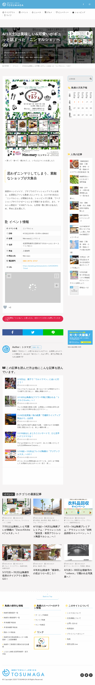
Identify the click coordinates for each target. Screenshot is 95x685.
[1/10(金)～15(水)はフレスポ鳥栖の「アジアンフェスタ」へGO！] (10, 455)
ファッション (38, 55)
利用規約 (70, 628)
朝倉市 (40, 566)
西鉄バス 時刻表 (9, 632)
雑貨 (31, 57)
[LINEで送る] (53, 332)
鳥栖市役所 (6, 568)
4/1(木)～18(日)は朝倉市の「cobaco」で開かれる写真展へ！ (78, 573)
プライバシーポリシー (75, 634)
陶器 (49, 520)
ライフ (9, 15)
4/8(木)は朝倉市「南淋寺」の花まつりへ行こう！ (47, 572)
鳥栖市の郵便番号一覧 (12, 618)
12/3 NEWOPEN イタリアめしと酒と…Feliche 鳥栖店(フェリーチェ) (80, 231)
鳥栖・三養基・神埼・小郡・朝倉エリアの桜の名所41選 (80, 247)
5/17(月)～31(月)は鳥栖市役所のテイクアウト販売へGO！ (16, 575)
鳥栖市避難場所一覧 (11, 613)
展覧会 (88, 566)
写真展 (82, 566)
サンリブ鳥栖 (40, 620)
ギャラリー (75, 566)
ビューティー (63, 12)
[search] (91, 79)
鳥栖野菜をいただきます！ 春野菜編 (84, 179)
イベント (24, 12)
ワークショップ (14, 57)
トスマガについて (74, 613)
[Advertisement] (33, 476)
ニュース (37, 12)
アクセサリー (10, 55)
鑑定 (27, 57)
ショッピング (80, 12)
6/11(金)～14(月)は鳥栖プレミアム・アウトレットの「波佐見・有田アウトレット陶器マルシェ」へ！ (47, 531)
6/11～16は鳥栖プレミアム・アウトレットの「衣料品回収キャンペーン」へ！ (78, 529)
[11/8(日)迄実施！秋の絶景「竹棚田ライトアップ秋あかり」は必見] (10, 419)
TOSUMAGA (22, 679)
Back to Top (47, 596)
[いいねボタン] (5, 307)
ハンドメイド (28, 55)
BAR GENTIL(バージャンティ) (85, 218)
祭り (44, 566)
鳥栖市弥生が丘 (75, 522)
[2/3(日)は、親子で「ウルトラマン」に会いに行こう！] (10, 383)
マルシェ (46, 55)
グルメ (49, 12)
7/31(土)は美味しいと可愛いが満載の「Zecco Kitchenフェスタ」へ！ (16, 529)
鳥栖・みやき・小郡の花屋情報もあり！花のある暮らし (79, 193)
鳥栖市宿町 (23, 566)
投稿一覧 (35, 347)
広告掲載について (74, 618)
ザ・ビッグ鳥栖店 (41, 615)
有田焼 (37, 520)
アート (68, 566)
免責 (69, 639)
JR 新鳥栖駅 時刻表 (10, 627)
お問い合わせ (72, 623)
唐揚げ (22, 57)
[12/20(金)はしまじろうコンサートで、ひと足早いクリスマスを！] (10, 437)
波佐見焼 (44, 520)
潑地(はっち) (84, 287)
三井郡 (8, 522)
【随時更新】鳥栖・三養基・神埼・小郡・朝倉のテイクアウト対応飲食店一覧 (79, 166)
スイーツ (19, 55)
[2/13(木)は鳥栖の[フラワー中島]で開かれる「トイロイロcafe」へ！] (10, 401)
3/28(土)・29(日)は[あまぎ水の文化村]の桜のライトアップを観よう (80, 262)
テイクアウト (10, 12)
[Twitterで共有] (33, 332)
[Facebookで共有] (12, 332)
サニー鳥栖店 (40, 625)
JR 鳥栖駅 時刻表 (10, 622)
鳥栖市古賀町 (38, 57)
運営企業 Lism (72, 644)
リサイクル (69, 520)
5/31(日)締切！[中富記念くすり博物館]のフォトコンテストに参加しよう (80, 277)
